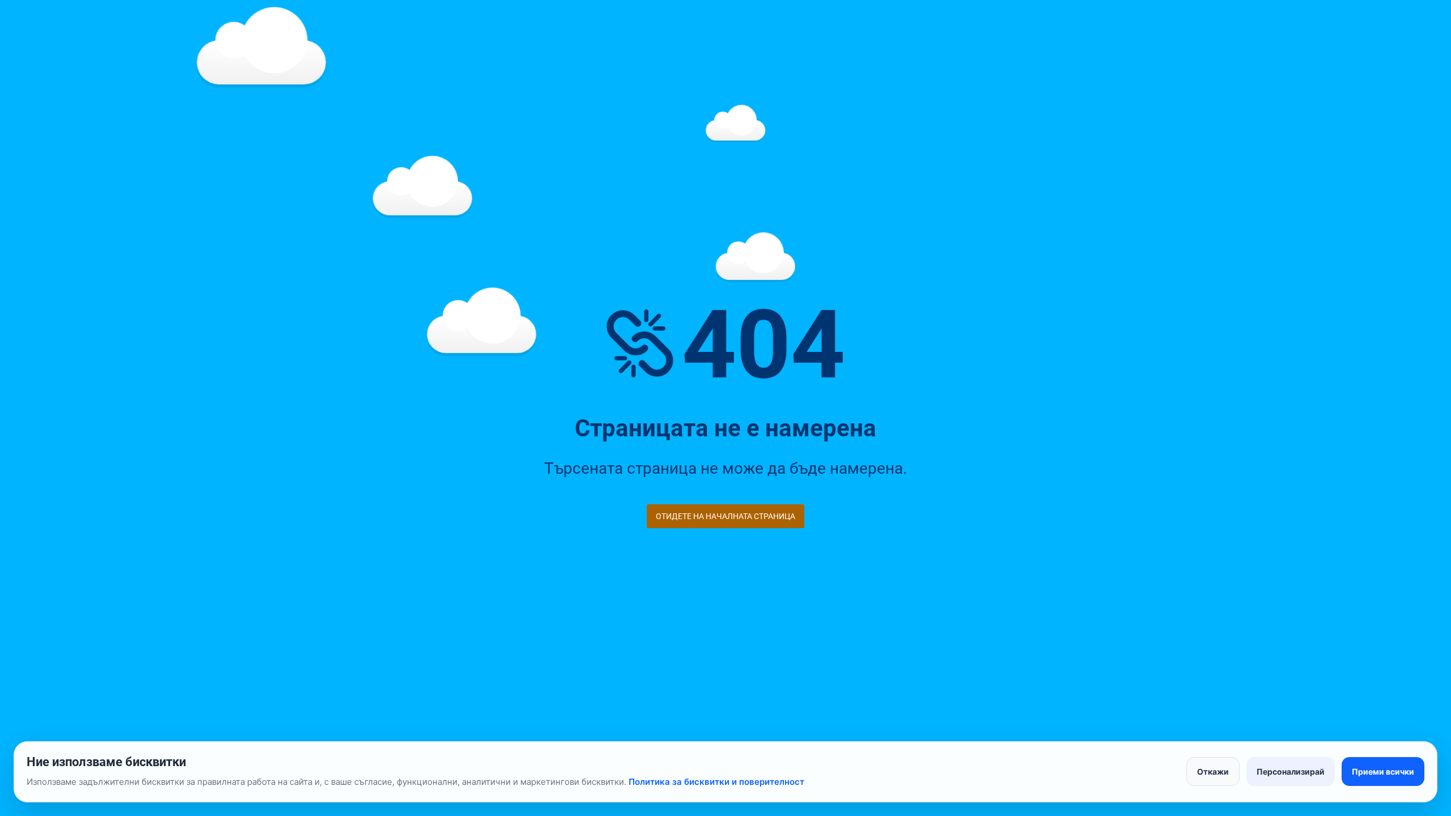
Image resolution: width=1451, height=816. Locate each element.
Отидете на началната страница (725, 516)
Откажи (1213, 771)
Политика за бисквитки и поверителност (716, 781)
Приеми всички (1383, 771)
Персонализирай (1291, 771)
